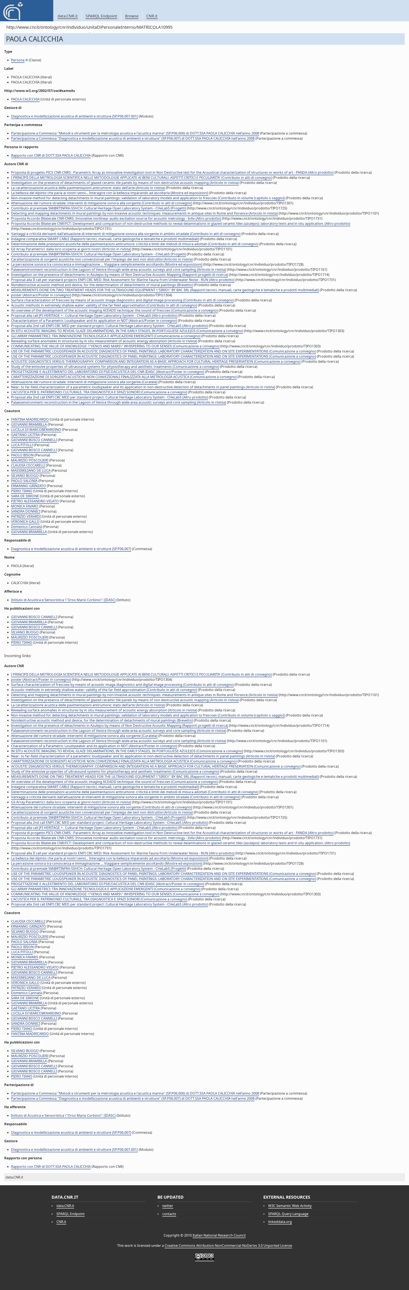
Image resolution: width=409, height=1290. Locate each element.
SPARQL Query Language (288, 1213)
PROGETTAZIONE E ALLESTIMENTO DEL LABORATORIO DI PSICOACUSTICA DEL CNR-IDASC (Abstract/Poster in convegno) (107, 371)
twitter (167, 1205)
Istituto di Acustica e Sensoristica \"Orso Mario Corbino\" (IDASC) (63, 600)
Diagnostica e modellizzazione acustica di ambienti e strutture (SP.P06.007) (71, 548)
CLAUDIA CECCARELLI (28, 465)
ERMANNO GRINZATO (28, 485)
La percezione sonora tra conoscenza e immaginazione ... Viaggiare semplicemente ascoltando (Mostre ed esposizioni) (106, 264)
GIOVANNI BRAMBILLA (29, 424)
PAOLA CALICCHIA (25, 99)
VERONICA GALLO (25, 521)
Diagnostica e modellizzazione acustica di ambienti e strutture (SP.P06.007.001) (74, 116)
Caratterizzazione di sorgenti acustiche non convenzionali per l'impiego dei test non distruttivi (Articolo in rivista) (102, 259)
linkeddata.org (280, 1221)
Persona (17, 60)
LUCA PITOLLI (22, 445)
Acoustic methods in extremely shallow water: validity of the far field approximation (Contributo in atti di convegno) (104, 305)
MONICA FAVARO (24, 506)
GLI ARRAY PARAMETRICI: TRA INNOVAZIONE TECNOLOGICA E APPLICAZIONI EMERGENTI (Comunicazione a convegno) (105, 336)
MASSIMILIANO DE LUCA (30, 470)
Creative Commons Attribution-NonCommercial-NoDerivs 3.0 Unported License (228, 1245)
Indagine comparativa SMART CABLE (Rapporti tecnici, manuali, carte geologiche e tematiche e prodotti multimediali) (105, 238)
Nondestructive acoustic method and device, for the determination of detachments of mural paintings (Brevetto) (102, 284)
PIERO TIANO (21, 491)
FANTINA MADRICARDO (30, 419)
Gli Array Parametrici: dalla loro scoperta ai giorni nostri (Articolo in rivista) (71, 249)
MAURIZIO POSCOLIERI (29, 460)
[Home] (26, 10)
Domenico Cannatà (26, 526)
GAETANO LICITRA (25, 434)
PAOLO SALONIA (24, 480)
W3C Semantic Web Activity (290, 1205)
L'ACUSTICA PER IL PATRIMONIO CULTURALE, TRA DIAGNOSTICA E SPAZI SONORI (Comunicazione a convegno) (99, 392)
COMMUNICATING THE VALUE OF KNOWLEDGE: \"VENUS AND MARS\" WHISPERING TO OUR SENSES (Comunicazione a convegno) (115, 346)
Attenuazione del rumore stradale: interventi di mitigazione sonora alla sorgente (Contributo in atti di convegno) (101, 203)
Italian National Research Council (219, 1235)
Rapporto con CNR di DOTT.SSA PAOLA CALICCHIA (51, 155)
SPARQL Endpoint (101, 16)
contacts (169, 1213)
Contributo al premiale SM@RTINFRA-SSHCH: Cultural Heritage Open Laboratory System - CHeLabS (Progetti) (98, 208)
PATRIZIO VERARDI (26, 516)
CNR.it (152, 16)
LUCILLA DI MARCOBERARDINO (36, 429)
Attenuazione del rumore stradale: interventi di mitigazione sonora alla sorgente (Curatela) (84, 382)
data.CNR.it (68, 16)
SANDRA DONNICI (25, 511)
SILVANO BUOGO (25, 475)
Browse (131, 16)
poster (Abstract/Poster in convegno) (41, 295)
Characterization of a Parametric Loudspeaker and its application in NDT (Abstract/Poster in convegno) (94, 320)
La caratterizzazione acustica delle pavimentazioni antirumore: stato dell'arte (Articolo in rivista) (88, 187)
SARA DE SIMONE (25, 496)
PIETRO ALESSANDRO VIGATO (35, 501)
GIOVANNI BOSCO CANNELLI (34, 439)
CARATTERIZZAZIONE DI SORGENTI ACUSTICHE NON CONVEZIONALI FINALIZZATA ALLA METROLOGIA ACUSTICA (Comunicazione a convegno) (124, 376)
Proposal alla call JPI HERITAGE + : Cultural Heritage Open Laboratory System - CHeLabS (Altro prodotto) (94, 315)
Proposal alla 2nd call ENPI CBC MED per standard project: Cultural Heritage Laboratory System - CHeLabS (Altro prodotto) (109, 325)
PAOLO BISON (22, 455)
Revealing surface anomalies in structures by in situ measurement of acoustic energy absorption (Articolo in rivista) (104, 341)
